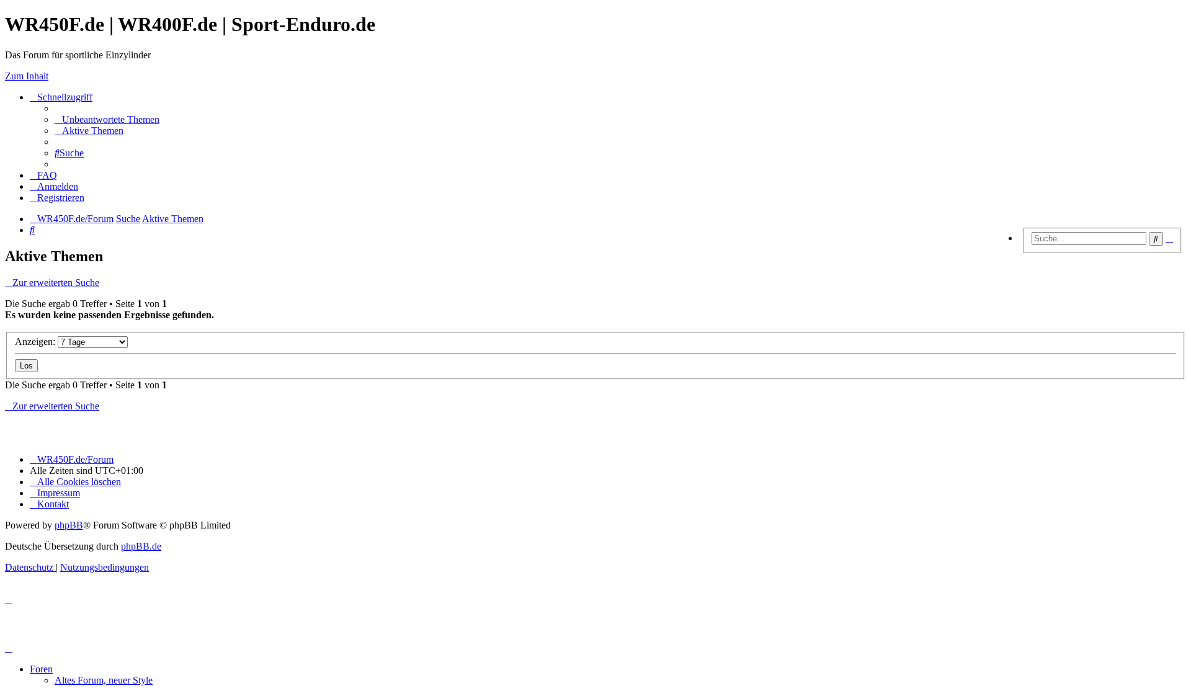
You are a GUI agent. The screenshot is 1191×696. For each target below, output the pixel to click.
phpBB (69, 525)
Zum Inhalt (26, 76)
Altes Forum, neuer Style (104, 680)
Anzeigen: (36, 341)
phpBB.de (141, 546)
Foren (41, 669)
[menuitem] (107, 119)
